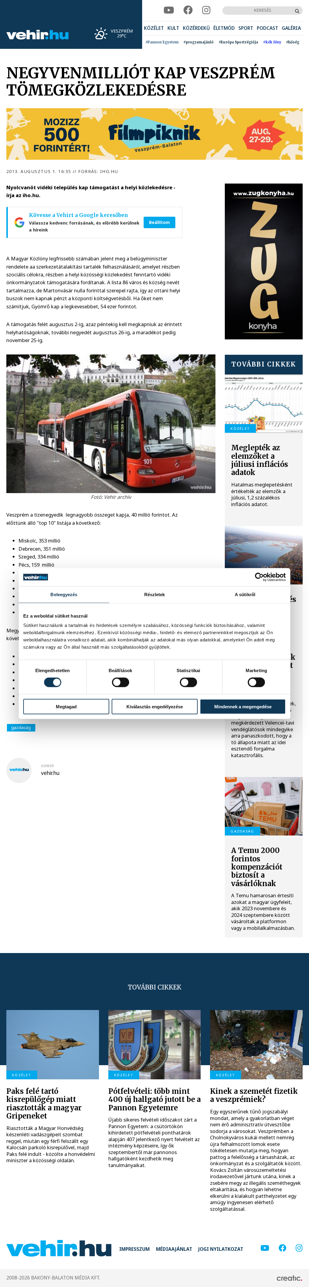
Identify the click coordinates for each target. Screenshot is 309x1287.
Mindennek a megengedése (243, 706)
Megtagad (66, 706)
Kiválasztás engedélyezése (154, 706)
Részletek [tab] (154, 594)
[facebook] (188, 10)
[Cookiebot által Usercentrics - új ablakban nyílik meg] (259, 577)
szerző (47, 766)
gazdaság (21, 727)
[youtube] (169, 10)
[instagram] (206, 10)
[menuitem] (154, 28)
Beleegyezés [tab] (63, 594)
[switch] (120, 682)
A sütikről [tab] (245, 594)
